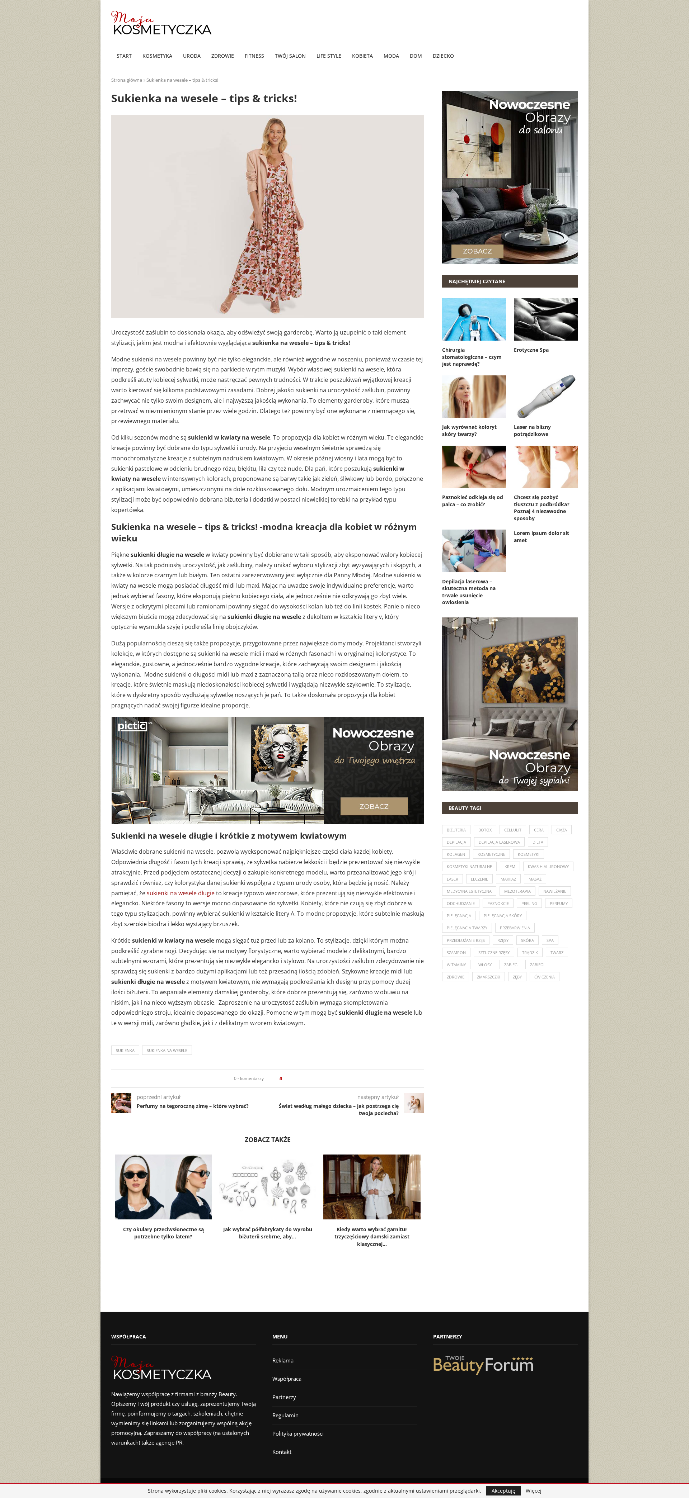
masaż (535, 879)
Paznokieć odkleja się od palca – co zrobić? (472, 501)
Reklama (283, 1360)
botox (485, 830)
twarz (556, 952)
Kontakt (281, 1451)
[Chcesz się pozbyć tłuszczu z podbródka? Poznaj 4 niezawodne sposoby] (546, 467)
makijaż (508, 879)
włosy (485, 964)
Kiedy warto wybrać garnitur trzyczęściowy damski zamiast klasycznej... (371, 1236)
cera (539, 830)
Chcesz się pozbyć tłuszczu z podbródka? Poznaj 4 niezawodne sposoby (542, 508)
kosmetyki (528, 854)
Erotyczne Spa (531, 349)
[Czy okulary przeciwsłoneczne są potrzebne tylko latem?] (163, 1187)
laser (452, 879)
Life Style (329, 55)
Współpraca (286, 1378)
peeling (529, 903)
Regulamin (285, 1415)
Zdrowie (222, 55)
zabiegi (537, 964)
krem (510, 866)
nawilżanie (554, 891)
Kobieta (362, 55)
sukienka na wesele (167, 1050)
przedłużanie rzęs (466, 940)
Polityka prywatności (298, 1433)
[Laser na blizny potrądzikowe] (546, 396)
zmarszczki (488, 977)
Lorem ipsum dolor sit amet (541, 537)
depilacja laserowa (499, 842)
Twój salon (290, 55)
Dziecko (443, 55)
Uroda (192, 55)
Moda (391, 55)
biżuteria (456, 830)
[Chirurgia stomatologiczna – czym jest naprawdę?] (474, 319)
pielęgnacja (459, 915)
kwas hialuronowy (548, 866)
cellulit (512, 830)
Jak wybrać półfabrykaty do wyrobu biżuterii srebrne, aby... (267, 1233)
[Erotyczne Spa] (546, 319)
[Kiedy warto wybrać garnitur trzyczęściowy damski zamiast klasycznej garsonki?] (372, 1187)
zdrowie (455, 977)
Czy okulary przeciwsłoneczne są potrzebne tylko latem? (163, 1233)
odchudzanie (461, 903)
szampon (456, 952)
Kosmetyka (157, 55)
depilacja (456, 842)
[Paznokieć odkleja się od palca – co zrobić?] (474, 467)
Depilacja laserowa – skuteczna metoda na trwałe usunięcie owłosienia (469, 592)
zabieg (510, 964)
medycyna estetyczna (469, 891)
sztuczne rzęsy (494, 952)
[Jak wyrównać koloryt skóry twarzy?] (474, 396)
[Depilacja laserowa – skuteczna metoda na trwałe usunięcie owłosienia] (474, 551)
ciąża (561, 830)
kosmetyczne (491, 854)
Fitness (254, 55)
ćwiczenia (544, 977)
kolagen (456, 854)
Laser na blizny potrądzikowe (532, 430)
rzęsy (502, 940)
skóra (527, 940)
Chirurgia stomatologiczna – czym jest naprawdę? (472, 356)
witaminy (456, 964)
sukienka (125, 1050)
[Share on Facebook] (290, 1078)
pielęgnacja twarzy (467, 927)
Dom (416, 55)
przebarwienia (515, 927)
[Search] (574, 56)
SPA (550, 940)
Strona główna (126, 80)
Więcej (534, 1490)
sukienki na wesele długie (181, 893)
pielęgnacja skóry (503, 915)
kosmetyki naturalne (469, 866)
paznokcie (498, 903)
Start (124, 55)
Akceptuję (503, 1490)
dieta (538, 842)
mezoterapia (517, 891)
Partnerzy (284, 1396)
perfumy (559, 903)
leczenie (479, 879)
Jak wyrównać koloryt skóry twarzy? (469, 430)
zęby (517, 977)
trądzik (530, 952)
